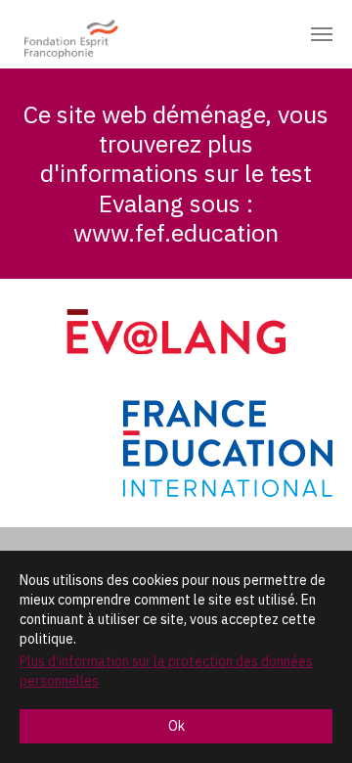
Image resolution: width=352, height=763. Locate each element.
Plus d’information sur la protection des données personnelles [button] (166, 671)
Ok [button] (176, 726)
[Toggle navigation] (321, 34)
